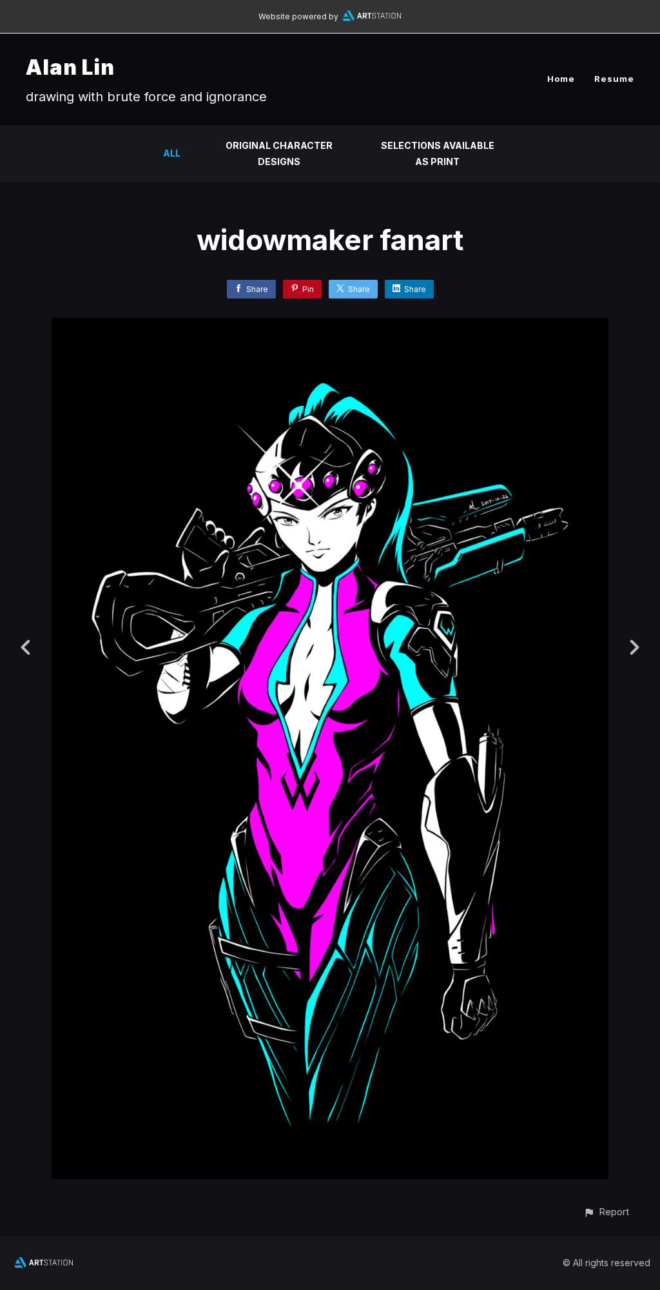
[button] (606, 1211)
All (171, 153)
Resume (614, 78)
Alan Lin (70, 67)
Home (561, 78)
